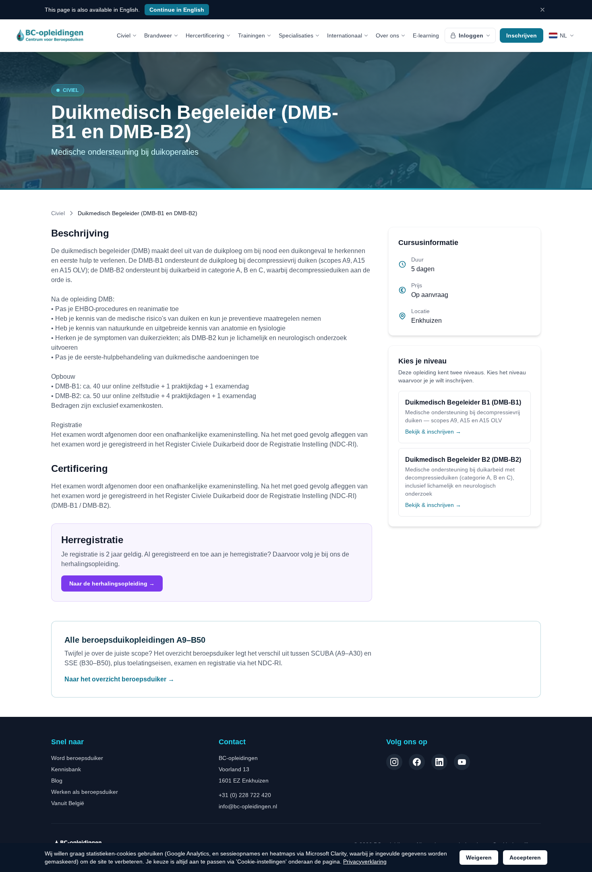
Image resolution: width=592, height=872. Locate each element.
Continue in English (176, 9)
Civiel (123, 35)
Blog (56, 780)
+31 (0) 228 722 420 (245, 795)
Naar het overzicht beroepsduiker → (119, 679)
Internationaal (344, 35)
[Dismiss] (542, 10)
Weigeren (479, 857)
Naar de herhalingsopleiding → (112, 583)
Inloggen (471, 35)
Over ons (387, 35)
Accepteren (525, 857)
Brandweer (158, 35)
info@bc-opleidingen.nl (248, 806)
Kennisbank (66, 769)
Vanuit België (67, 803)
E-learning (426, 35)
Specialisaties (296, 35)
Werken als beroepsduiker (84, 792)
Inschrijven (521, 35)
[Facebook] (417, 762)
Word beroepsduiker (77, 758)
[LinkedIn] (439, 762)
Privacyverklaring (365, 861)
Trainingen (251, 35)
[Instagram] (394, 762)
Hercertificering (205, 35)
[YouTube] (462, 762)
